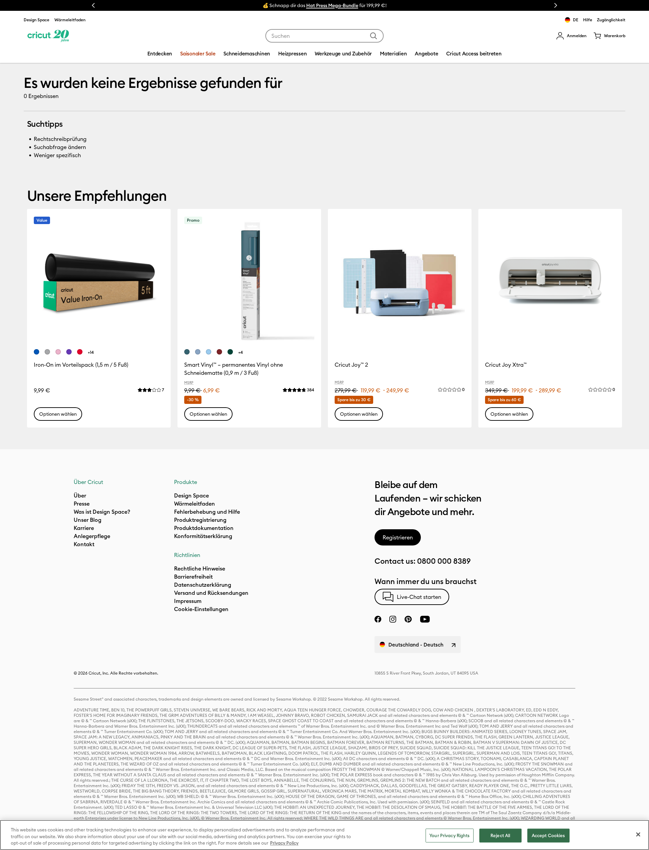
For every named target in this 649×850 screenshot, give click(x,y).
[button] (571, 36)
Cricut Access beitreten (473, 53)
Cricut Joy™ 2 (351, 364)
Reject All (500, 835)
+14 (91, 352)
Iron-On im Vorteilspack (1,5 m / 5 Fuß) (81, 364)
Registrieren (398, 537)
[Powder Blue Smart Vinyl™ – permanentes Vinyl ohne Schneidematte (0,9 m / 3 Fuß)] (208, 352)
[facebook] (378, 619)
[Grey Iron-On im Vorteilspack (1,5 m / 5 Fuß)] (47, 352)
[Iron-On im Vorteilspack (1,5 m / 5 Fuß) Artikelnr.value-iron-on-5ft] (99, 281)
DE (575, 19)
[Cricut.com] (48, 36)
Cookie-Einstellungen (201, 609)
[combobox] (324, 36)
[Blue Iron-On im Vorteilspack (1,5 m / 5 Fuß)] (36, 352)
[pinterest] (408, 619)
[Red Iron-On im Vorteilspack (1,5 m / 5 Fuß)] (79, 352)
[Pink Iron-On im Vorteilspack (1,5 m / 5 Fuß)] (58, 352)
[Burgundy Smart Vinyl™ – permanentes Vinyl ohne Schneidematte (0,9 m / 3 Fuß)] (219, 352)
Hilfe (587, 19)
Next (556, 5)
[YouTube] (425, 619)
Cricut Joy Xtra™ (506, 364)
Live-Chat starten (419, 596)
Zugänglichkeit (611, 19)
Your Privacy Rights (449, 835)
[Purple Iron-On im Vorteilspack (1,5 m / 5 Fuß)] (69, 352)
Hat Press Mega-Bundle (332, 5)
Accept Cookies (548, 835)
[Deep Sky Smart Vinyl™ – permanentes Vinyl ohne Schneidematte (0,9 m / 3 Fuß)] (197, 352)
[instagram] (392, 619)
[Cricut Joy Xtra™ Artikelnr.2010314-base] (550, 281)
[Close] (638, 834)
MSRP (188, 383)
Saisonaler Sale (197, 53)
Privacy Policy (284, 843)
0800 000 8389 (444, 561)
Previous (93, 5)
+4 (240, 352)
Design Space (36, 19)
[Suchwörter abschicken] (373, 36)
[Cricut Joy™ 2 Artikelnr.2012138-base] (400, 281)
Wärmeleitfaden (70, 19)
